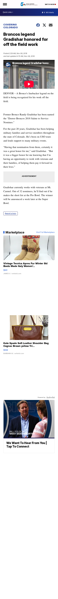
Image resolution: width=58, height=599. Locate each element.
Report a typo (10, 213)
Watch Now (50, 4)
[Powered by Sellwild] (50, 397)
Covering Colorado (10, 26)
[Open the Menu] (4, 4)
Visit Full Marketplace (45, 232)
